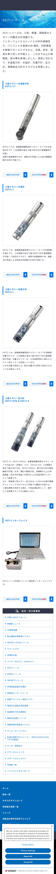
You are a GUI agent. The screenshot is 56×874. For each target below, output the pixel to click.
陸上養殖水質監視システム (18, 636)
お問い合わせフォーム (16, 617)
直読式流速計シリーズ (16, 718)
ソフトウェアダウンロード (18, 771)
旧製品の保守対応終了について (16, 818)
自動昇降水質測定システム (18, 724)
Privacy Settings (28, 851)
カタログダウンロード (13, 800)
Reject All (28, 856)
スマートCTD (13, 648)
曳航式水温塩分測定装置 (17, 705)
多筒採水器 (12, 655)
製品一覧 (7, 794)
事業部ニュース (13, 623)
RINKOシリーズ (14, 674)
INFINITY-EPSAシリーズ (18, 642)
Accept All (28, 862)
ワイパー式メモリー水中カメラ (20, 661)
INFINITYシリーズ (15, 680)
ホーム (6, 788)
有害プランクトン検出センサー (20, 699)
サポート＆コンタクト (16, 758)
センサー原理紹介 (15, 745)
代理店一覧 (12, 764)
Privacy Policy (28, 844)
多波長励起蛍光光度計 (16, 686)
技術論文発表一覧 (11, 806)
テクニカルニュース (15, 752)
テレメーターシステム (16, 730)
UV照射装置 (12, 630)
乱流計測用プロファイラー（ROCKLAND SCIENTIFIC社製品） (28, 738)
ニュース (7, 812)
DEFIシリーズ (13, 667)
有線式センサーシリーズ (17, 693)
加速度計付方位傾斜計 (16, 712)
